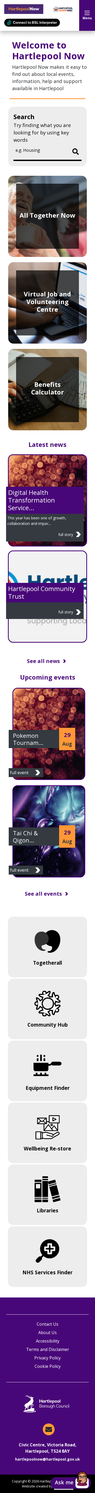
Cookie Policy (48, 1366)
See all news (43, 661)
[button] (71, 1483)
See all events (43, 893)
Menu (87, 18)
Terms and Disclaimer (47, 1349)
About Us (47, 1332)
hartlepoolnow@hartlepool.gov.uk (47, 1459)
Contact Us (47, 1324)
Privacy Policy (47, 1358)
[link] (48, 734)
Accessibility (47, 1341)
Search (24, 116)
